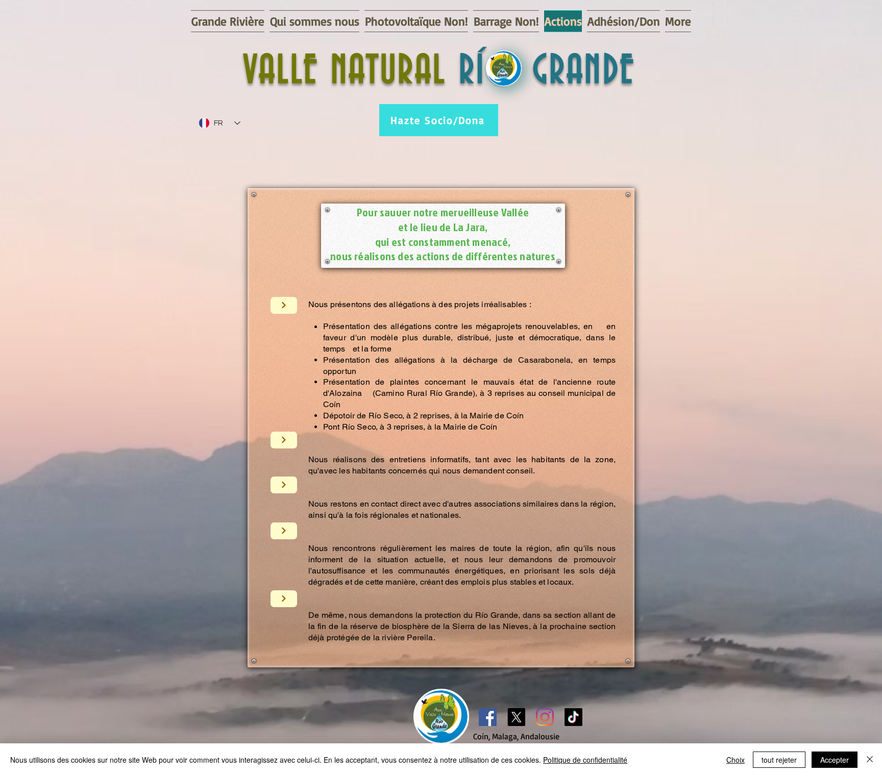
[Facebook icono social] (488, 717)
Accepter (834, 760)
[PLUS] (284, 305)
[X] (516, 717)
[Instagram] (545, 717)
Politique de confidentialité (585, 760)
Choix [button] (735, 760)
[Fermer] (870, 760)
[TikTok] (573, 717)
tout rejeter (779, 760)
